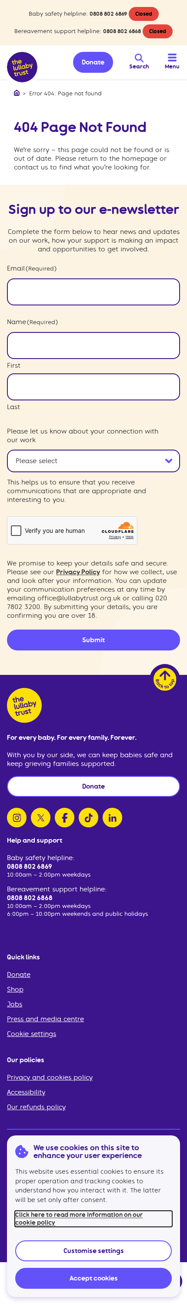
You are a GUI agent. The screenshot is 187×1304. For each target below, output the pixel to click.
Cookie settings (31, 1034)
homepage (139, 159)
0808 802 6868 (122, 31)
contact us (31, 167)
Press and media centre (45, 1019)
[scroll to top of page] (165, 679)
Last (13, 407)
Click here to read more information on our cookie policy (79, 1218)
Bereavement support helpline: (57, 889)
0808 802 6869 (108, 13)
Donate (18, 975)
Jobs (14, 1004)
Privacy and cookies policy (50, 1077)
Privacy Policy (78, 572)
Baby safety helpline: (40, 858)
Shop (15, 989)
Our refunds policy (36, 1107)
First (13, 365)
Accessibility (26, 1092)
